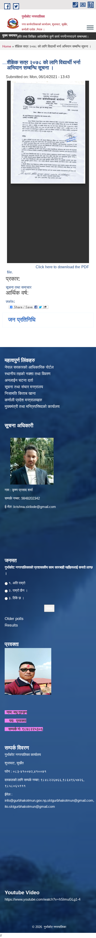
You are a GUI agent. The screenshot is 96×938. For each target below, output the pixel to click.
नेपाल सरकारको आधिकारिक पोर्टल (29, 367)
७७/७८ (10, 301)
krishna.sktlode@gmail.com (35, 507)
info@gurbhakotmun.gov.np (25, 800)
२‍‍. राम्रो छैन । (18, 590)
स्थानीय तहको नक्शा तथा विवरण (28, 374)
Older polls (14, 618)
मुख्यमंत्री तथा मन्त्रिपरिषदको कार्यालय (33, 406)
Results (11, 625)
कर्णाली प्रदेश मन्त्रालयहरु (23, 400)
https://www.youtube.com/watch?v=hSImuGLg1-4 (42, 899)
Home (6, 46)
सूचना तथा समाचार (18, 287)
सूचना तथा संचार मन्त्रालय (24, 387)
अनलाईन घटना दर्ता (19, 380)
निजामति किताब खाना (21, 393)
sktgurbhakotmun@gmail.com (70, 800)
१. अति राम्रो (17, 583)
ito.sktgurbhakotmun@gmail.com (30, 806)
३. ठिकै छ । (16, 598)
